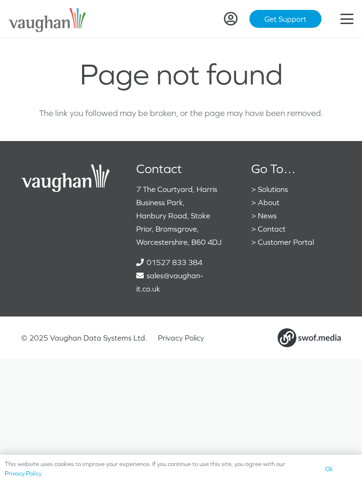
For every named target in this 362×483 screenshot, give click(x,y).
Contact (272, 229)
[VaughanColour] (47, 19)
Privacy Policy (181, 337)
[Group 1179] (309, 337)
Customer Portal (286, 242)
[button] (347, 18)
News (267, 215)
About (269, 202)
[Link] (231, 19)
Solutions (273, 189)
